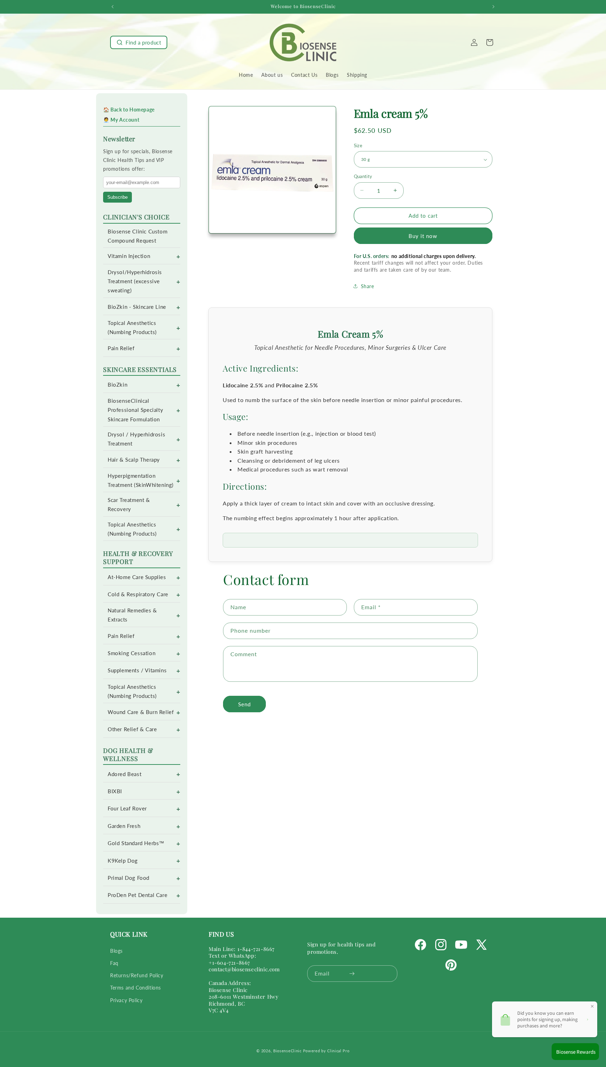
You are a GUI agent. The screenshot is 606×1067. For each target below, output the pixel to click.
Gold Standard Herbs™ (136, 843)
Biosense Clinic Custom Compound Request (137, 236)
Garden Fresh (124, 826)
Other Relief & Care (132, 729)
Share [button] (367, 286)
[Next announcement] (493, 6)
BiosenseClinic (287, 1050)
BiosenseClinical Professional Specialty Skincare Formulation (135, 410)
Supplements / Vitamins (137, 670)
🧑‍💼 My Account (121, 120)
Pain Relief (121, 348)
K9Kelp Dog (123, 861)
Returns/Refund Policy (136, 975)
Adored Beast (124, 774)
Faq (114, 963)
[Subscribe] (352, 973)
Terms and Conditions (135, 988)
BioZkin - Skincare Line (137, 307)
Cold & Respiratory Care (138, 594)
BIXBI (115, 791)
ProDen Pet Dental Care (137, 895)
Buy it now (423, 236)
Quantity (363, 176)
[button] (138, 42)
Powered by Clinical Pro (326, 1050)
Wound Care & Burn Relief (141, 712)
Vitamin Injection (129, 256)
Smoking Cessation (131, 653)
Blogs (116, 950)
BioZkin (117, 385)
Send (244, 704)
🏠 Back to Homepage (129, 110)
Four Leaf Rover (127, 808)
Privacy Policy (126, 1000)
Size (358, 145)
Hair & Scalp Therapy (134, 460)
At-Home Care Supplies (137, 577)
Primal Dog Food (128, 878)
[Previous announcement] (112, 6)
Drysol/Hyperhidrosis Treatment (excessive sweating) (135, 281)
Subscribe (117, 197)
